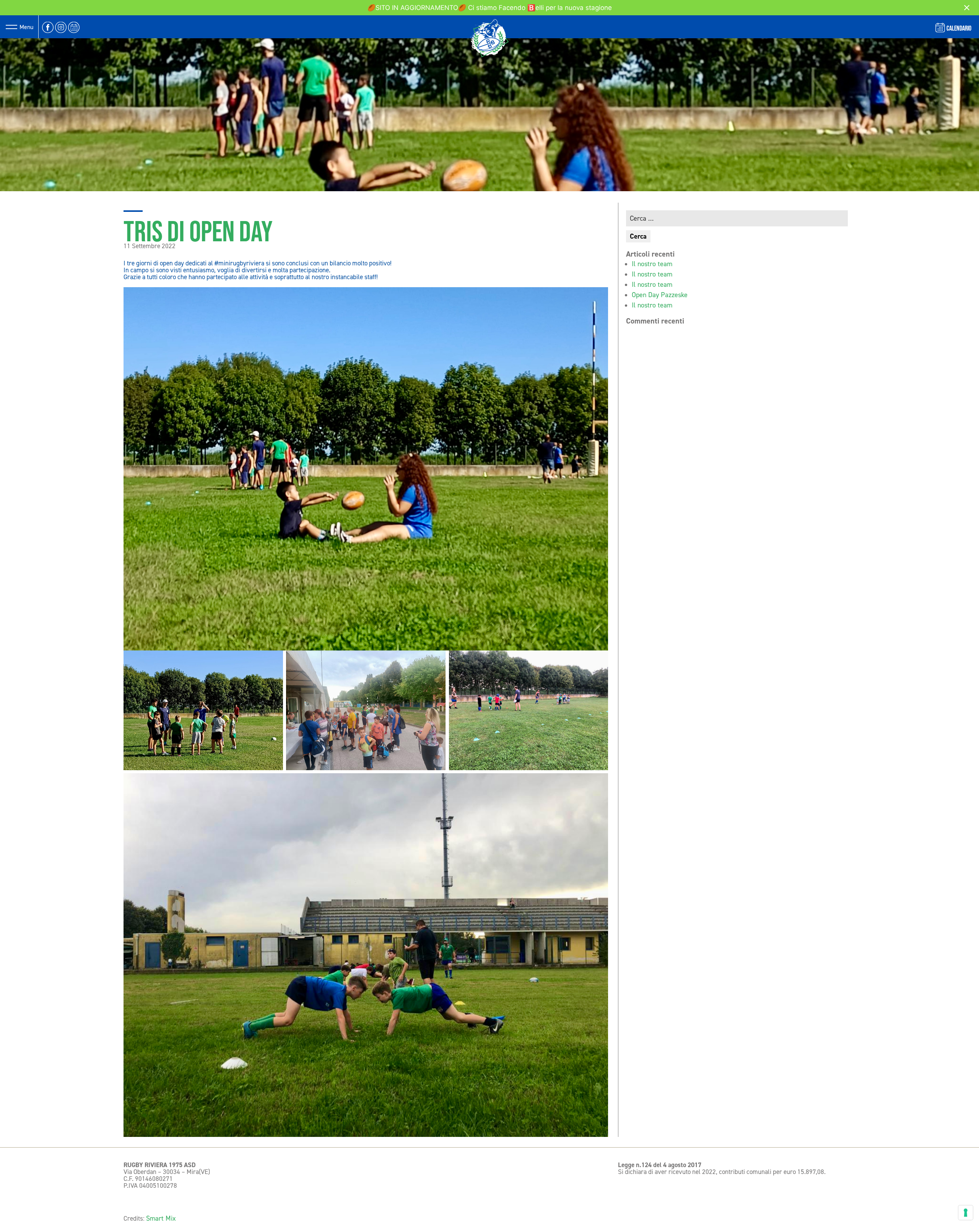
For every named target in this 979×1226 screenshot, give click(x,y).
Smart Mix (161, 1218)
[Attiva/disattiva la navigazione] (11, 26)
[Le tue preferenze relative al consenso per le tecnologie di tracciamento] (965, 1212)
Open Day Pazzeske (660, 294)
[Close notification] (966, 7)
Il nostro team (652, 263)
